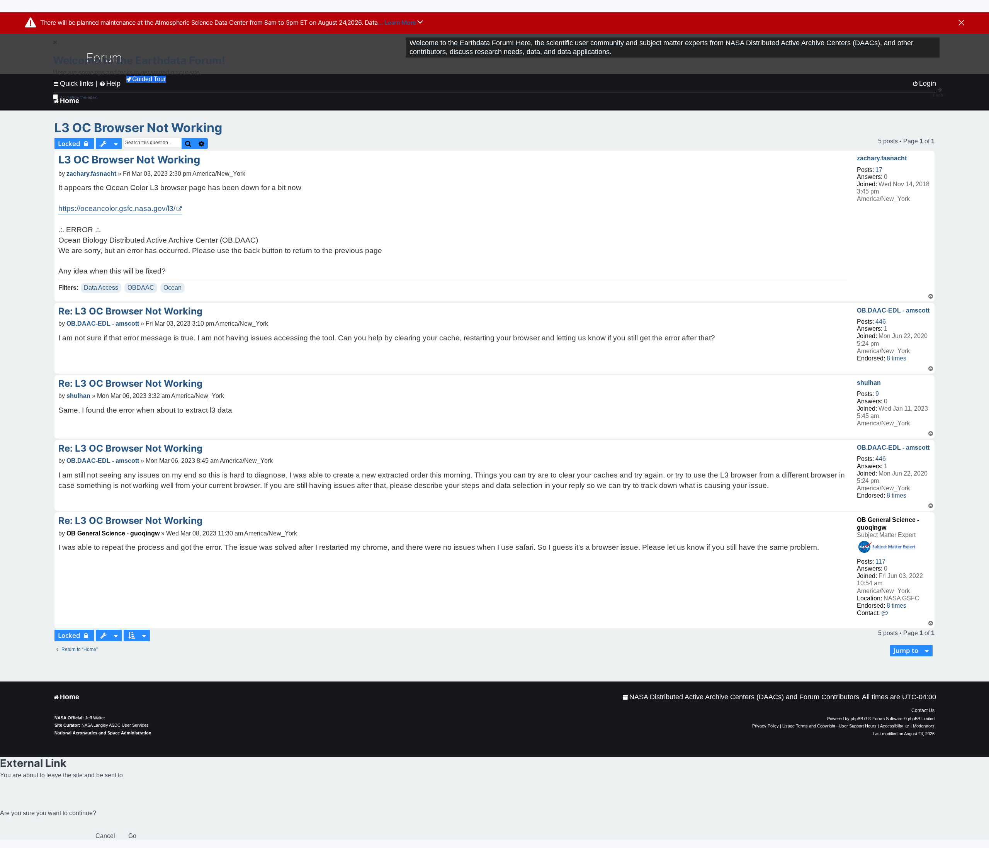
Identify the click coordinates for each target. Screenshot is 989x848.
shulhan (869, 382)
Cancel (105, 836)
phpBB (857, 718)
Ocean (172, 287)
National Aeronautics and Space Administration (102, 733)
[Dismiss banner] (961, 23)
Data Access (101, 287)
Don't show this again (78, 97)
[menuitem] (740, 697)
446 (880, 321)
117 (880, 561)
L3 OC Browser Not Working (138, 127)
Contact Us (923, 710)
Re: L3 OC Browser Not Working (130, 311)
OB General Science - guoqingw (113, 533)
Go (132, 836)
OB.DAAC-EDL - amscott (893, 310)
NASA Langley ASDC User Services (115, 725)
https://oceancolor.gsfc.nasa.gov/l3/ (116, 208)
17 (878, 170)
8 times (896, 358)
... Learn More (398, 22)
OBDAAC (140, 287)
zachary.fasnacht (882, 158)
